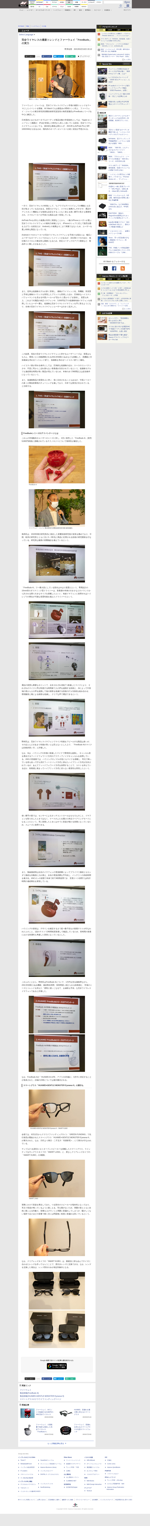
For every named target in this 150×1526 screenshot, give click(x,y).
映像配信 (67, 10)
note (72, 56)
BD (75, 10)
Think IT (23, 1460)
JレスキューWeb (92, 1471)
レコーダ (29, 10)
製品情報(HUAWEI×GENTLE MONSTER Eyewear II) (42, 1396)
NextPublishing (45, 1487)
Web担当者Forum (26, 1464)
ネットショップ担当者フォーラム (51, 1464)
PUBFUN (108, 1471)
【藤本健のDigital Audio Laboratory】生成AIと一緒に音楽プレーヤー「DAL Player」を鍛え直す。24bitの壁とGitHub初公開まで (116, 56)
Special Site (107, 64)
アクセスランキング (109, 27)
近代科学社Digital (71, 1487)
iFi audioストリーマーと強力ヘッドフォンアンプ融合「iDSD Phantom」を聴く (119, 88)
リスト (38, 56)
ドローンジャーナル (27, 1474)
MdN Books (90, 1481)
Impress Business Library (48, 1467)
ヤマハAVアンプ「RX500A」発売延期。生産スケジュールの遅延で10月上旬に (119, 167)
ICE (106, 1457)
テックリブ (87, 1488)
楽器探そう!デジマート (73, 1464)
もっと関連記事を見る (55, 1443)
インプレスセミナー (46, 1471)
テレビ (21, 10)
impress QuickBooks (113, 1467)
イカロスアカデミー (93, 1474)
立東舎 (68, 1471)
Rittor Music (68, 1457)
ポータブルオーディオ (43, 10)
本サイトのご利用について (26, 1500)
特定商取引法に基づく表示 (123, 1500)
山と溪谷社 (67, 1474)
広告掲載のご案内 (53, 1500)
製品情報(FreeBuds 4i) (29, 1393)
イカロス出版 (88, 1457)
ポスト (31, 56)
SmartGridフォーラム (47, 1460)
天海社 (109, 1460)
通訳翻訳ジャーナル (93, 1467)
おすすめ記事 (107, 313)
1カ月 (127, 30)
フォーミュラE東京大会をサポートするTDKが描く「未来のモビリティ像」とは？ (119, 71)
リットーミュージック (73, 1460)
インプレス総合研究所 (28, 1467)
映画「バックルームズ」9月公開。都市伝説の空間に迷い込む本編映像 (119, 197)
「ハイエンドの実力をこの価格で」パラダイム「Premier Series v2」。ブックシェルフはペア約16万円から (116, 35)
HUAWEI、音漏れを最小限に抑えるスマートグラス (82, 1412)
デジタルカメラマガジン (28, 1484)
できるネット (25, 1488)
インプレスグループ (106, 1500)
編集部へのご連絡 (67, 1500)
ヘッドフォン (57, 10)
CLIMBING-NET (71, 1481)
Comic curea (111, 1464)
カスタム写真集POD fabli (115, 1484)
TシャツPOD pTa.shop (115, 1480)
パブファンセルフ (112, 1474)
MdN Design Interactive (94, 1484)
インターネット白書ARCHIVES (30, 1491)
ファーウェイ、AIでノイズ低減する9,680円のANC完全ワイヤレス (44, 1412)
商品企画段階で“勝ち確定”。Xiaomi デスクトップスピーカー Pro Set (119, 337)
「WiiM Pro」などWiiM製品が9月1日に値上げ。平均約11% (119, 206)
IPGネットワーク (110, 1477)
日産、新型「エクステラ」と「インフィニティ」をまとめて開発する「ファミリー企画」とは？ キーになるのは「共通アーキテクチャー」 (116, 306)
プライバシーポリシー (83, 1500)
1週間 (118, 30)
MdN (85, 1478)
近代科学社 (67, 1484)
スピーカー (97, 10)
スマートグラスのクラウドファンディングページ (40, 1399)
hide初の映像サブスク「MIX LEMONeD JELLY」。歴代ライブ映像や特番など (119, 224)
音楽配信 (107, 10)
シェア (48, 56)
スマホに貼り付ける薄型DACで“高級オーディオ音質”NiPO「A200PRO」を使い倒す (119, 329)
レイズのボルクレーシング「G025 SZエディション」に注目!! (119, 79)
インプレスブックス (46, 1484)
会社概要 (95, 1500)
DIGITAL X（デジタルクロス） (50, 1474)
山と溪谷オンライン (72, 1477)
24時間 (110, 30)
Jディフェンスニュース (94, 1464)
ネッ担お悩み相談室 (27, 1478)
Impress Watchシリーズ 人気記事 (115, 276)
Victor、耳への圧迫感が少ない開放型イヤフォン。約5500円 (119, 240)
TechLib (89, 1491)
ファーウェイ (25, 1390)
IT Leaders (24, 1471)
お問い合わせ (41, 1500)
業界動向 (88, 10)
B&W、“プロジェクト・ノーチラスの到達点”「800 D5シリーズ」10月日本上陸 (119, 159)
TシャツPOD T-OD (72, 1467)
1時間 (101, 30)
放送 (80, 10)
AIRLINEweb (91, 1460)
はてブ (60, 56)
